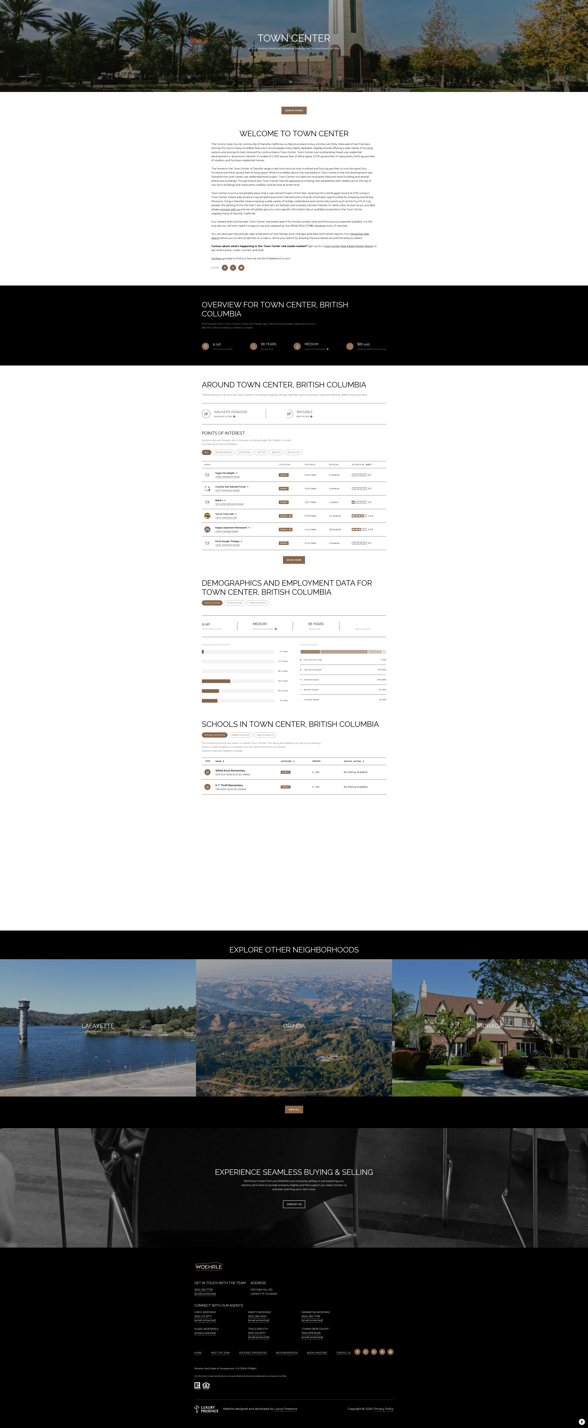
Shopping (246, 452)
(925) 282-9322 (257, 1316)
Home (198, 1352)
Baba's (219, 500)
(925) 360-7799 (203, 1289)
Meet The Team (220, 1352)
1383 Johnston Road (227, 476)
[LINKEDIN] (374, 1352)
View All (294, 1109)
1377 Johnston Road (227, 490)
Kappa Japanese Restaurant (231, 527)
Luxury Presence (285, 1409)
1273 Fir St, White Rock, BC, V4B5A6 (232, 774)
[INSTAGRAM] (366, 1352)
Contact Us (343, 1353)
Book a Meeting (317, 1353)
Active (262, 452)
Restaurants (224, 452)
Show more (294, 560)
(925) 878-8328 (311, 1333)
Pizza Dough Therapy (227, 541)
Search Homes (294, 110)
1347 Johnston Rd (226, 517)
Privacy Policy (384, 1409)
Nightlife (294, 452)
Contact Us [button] (294, 1204)
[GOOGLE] (382, 1352)
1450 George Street (226, 531)
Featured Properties (253, 1352)
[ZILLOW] (390, 1352)
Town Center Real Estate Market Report (348, 246)
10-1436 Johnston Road (229, 504)
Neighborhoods (287, 1352)
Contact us (218, 258)
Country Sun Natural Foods (230, 486)
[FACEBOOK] (357, 1352)
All (207, 452)
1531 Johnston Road (227, 545)
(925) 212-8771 (203, 1316)
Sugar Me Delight (225, 473)
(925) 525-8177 (257, 1333)
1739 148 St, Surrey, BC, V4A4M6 (230, 789)
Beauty (278, 452)
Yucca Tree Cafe (224, 514)
